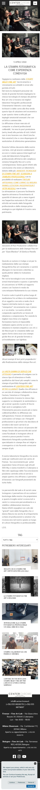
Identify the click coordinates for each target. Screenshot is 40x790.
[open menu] (3, 3)
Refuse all (31, 782)
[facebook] (14, 756)
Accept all (31, 786)
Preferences (21, 782)
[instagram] (19, 756)
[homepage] (20, 694)
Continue (12, 782)
